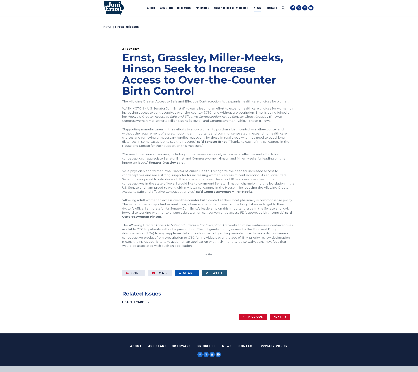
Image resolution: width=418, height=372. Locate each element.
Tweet (216, 273)
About (151, 8)
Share (189, 273)
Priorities (202, 8)
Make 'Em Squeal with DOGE (231, 8)
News (257, 8)
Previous (255, 316)
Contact (271, 8)
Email (162, 273)
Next (277, 316)
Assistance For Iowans (169, 346)
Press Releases (127, 27)
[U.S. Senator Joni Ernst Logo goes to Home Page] (114, 8)
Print (135, 273)
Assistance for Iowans (175, 8)
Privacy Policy (274, 346)
